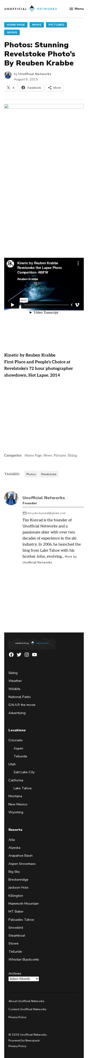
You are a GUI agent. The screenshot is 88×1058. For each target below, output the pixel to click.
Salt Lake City (24, 772)
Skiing (12, 32)
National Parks (19, 696)
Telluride (20, 756)
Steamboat (16, 935)
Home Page (16, 25)
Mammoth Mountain (23, 903)
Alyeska (14, 847)
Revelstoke (48, 474)
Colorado (15, 740)
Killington (15, 895)
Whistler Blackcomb (23, 959)
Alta (11, 839)
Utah (12, 764)
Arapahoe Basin (20, 855)
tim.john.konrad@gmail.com (46, 513)
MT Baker (15, 911)
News (36, 25)
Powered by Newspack (24, 1040)
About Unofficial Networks (26, 1001)
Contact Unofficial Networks (27, 1009)
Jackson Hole (18, 887)
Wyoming (15, 812)
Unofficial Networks (34, 74)
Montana (15, 796)
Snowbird (15, 927)
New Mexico (17, 804)
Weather (15, 680)
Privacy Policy (17, 1017)
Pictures (56, 25)
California (15, 780)
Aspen (18, 748)
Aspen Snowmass (22, 863)
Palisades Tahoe (21, 919)
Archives (14, 973)
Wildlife (14, 689)
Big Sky (14, 871)
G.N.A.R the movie (21, 704)
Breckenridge (18, 879)
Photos (31, 474)
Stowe (13, 943)
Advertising (17, 713)
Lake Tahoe (23, 788)
